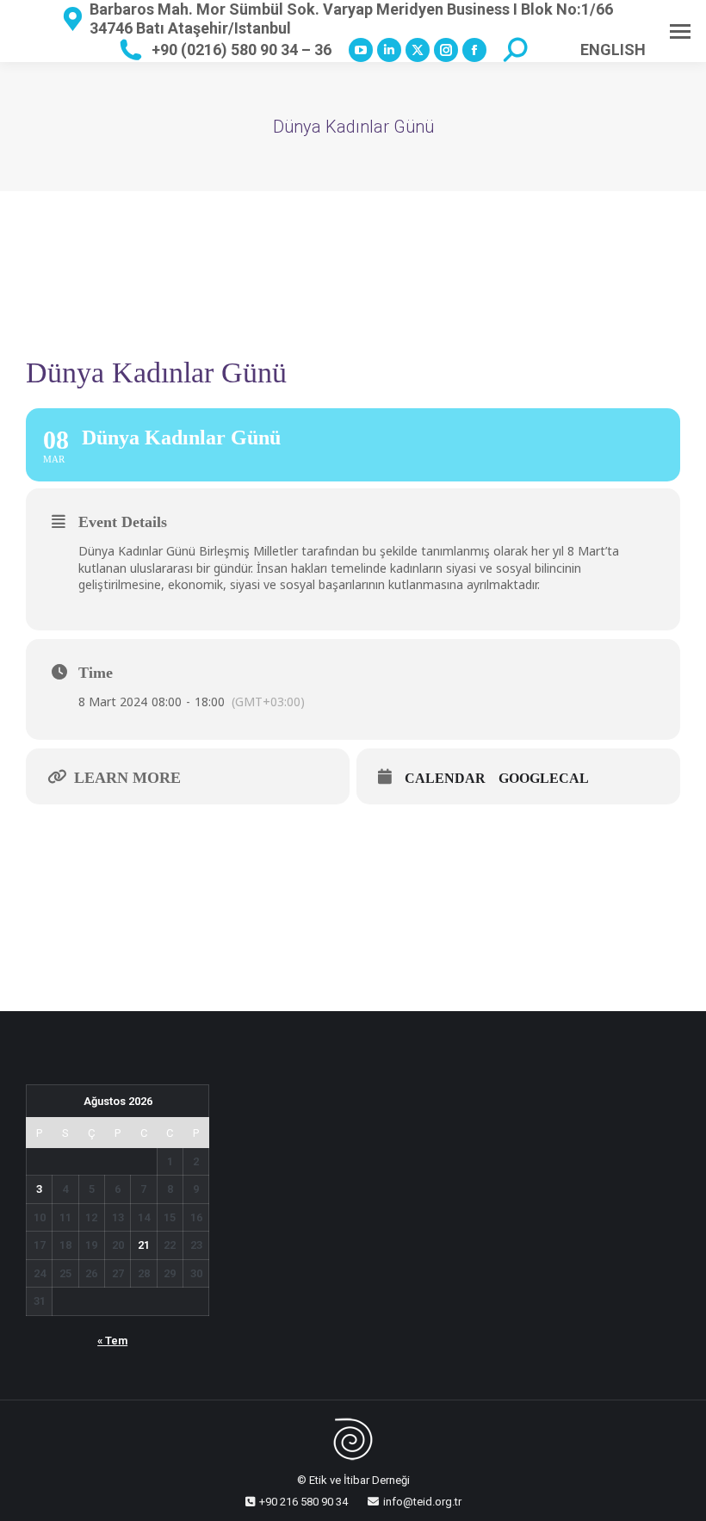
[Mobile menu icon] (680, 31)
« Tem (112, 1340)
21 (144, 1245)
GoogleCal (544, 778)
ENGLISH (613, 49)
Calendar (445, 778)
